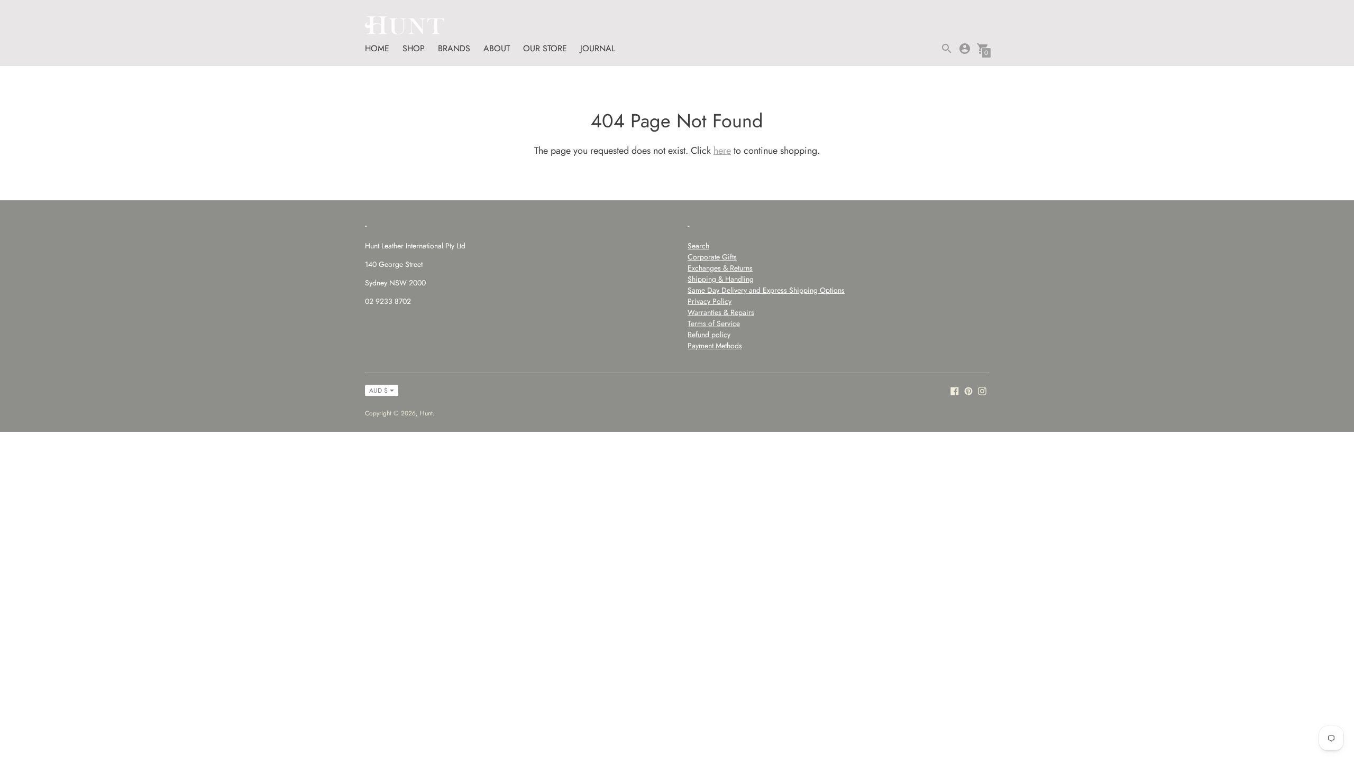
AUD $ (378, 390)
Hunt (426, 413)
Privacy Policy (709, 301)
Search (698, 245)
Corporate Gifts (712, 257)
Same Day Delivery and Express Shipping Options (766, 290)
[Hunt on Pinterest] (968, 390)
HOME (377, 48)
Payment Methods (715, 345)
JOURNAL (597, 48)
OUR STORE (545, 48)
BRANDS (454, 48)
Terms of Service (714, 323)
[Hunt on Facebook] (954, 390)
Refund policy (709, 334)
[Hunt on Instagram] (982, 390)
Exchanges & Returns (720, 268)
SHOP (413, 48)
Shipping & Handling (721, 279)
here (722, 150)
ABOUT (496, 48)
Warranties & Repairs (721, 312)
